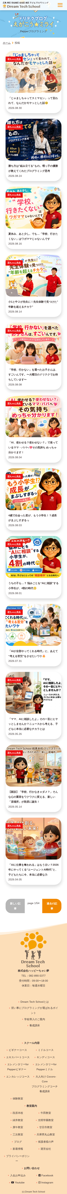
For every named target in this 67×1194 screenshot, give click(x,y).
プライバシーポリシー (18, 1159)
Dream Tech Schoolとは (34, 1001)
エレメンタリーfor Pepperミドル (46, 1067)
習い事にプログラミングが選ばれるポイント (34, 1010)
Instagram (47, 1182)
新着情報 (18, 1148)
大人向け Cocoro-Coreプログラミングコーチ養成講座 (45, 1084)
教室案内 (32, 1105)
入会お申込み (18, 1175)
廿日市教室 (45, 1127)
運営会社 (46, 1148)
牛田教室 (46, 1112)
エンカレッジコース (18, 1076)
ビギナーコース (18, 1049)
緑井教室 (18, 1120)
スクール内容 (32, 1042)
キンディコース (46, 1057)
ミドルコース (46, 1049)
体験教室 (18, 1098)
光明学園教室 (46, 1120)
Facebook (47, 1175)
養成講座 (34, 1025)
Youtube (19, 1182)
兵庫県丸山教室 (46, 1134)
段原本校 (18, 1112)
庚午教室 (18, 1127)
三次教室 (18, 1134)
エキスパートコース (18, 1057)
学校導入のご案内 (34, 1019)
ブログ (18, 1141)
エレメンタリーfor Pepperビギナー (18, 1067)
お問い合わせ (32, 1168)
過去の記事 (52, 906)
